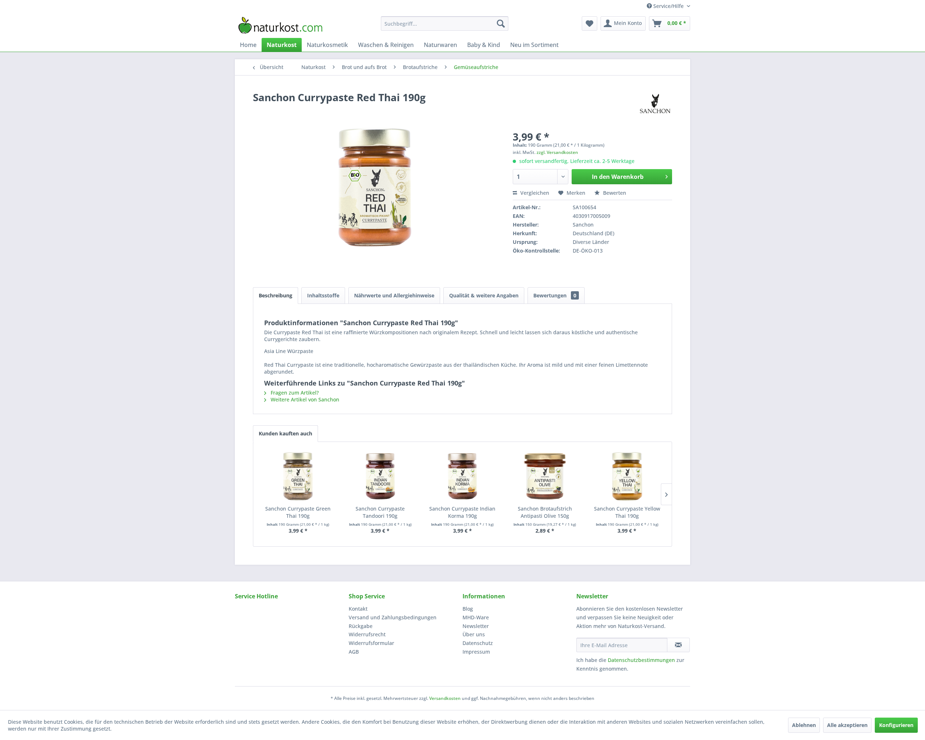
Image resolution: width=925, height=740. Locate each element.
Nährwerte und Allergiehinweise (394, 295)
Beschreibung (275, 295)
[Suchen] (500, 23)
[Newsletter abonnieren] (678, 645)
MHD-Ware (475, 617)
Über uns (473, 634)
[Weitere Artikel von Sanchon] (655, 104)
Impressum (476, 651)
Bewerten (614, 192)
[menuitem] (444, 23)
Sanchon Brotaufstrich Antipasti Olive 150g (545, 512)
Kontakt (358, 608)
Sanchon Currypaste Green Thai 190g (298, 512)
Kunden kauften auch (285, 433)
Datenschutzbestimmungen (641, 660)
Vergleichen (534, 192)
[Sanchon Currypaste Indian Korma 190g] (462, 476)
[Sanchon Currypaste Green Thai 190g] (298, 476)
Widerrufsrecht (367, 634)
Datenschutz (477, 643)
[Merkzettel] (589, 23)
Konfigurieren (896, 725)
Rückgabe (361, 626)
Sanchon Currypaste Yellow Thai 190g (627, 512)
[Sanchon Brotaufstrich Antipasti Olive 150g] (545, 476)
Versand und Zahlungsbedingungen (392, 617)
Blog (467, 608)
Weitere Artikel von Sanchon (304, 399)
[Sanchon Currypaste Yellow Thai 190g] (627, 476)
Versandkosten (445, 698)
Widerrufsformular (371, 643)
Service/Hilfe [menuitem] (668, 6)
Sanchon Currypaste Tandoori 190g (380, 512)
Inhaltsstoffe (323, 295)
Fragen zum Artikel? (294, 392)
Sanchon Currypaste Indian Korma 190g (462, 512)
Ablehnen (804, 725)
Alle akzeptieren (847, 725)
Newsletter (475, 626)
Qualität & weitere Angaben (484, 295)
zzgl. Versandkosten (557, 152)
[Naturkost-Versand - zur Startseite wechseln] (280, 25)
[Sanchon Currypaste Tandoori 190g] (380, 476)
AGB (354, 651)
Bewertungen (554, 295)
